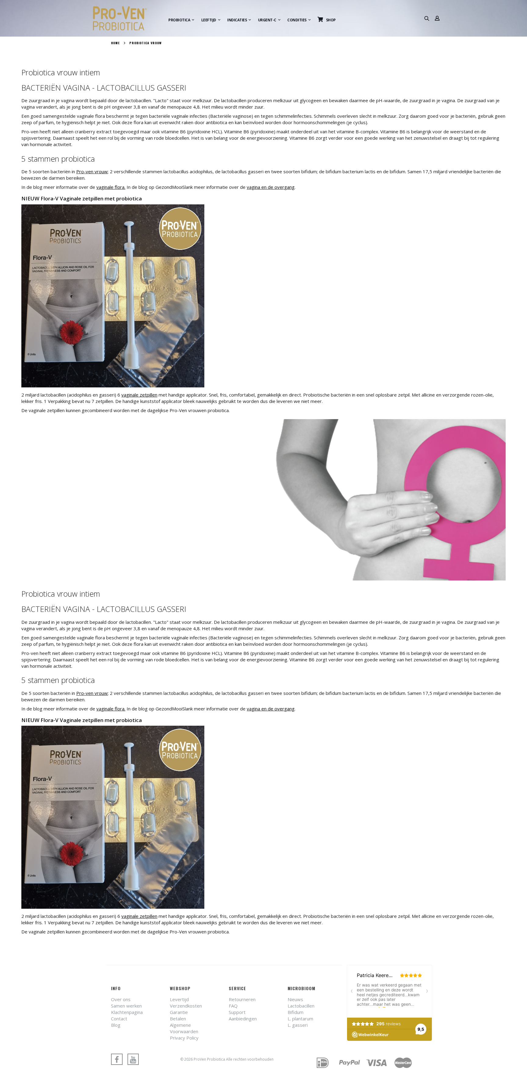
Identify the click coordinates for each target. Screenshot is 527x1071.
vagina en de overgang (271, 187)
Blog (115, 1025)
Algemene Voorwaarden (184, 1028)
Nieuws (295, 999)
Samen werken (126, 1006)
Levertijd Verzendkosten (186, 1002)
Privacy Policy (184, 1038)
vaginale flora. (110, 187)
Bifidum (295, 1012)
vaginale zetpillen (139, 395)
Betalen (178, 1018)
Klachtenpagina (127, 1012)
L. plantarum (300, 1018)
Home (115, 43)
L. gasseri (298, 1025)
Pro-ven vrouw (92, 171)
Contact (119, 1018)
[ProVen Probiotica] (125, 18)
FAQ (233, 1006)
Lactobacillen (301, 1006)
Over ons (121, 999)
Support (237, 1012)
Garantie (179, 1012)
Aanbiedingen (243, 1018)
